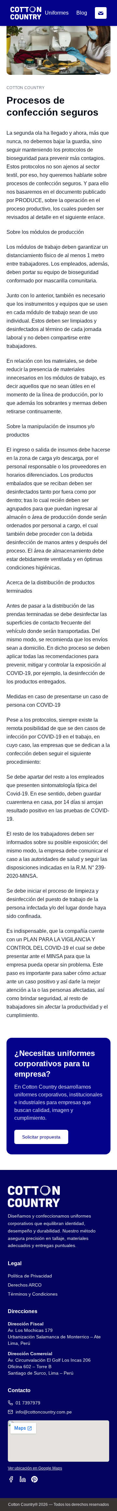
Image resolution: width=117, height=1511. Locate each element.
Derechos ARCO (25, 1285)
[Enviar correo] (101, 13)
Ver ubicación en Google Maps (35, 1468)
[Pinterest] (34, 1479)
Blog (81, 13)
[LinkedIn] (23, 1479)
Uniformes (57, 13)
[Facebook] (11, 1479)
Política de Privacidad (30, 1275)
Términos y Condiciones (33, 1294)
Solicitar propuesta (41, 1136)
